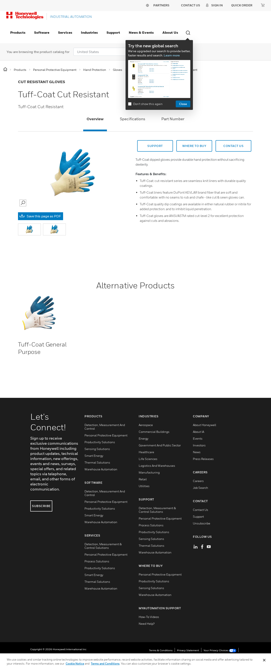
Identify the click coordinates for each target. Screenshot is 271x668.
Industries (89, 32)
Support (113, 32)
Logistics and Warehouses (157, 465)
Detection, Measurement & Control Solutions (103, 545)
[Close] (264, 660)
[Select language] (147, 5)
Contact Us (200, 509)
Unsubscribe (201, 523)
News (196, 452)
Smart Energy (93, 455)
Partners (161, 5)
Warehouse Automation (100, 469)
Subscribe (41, 506)
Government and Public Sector (160, 445)
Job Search (200, 487)
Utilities (144, 486)
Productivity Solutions (99, 442)
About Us (170, 32)
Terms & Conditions (161, 650)
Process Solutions (96, 561)
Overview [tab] (95, 119)
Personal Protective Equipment (105, 435)
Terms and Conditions (105, 663)
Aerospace (146, 425)
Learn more (172, 55)
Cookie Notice (75, 663)
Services (65, 32)
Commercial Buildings (154, 431)
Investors (199, 445)
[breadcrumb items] (5, 69)
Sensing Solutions (97, 449)
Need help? (147, 623)
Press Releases (203, 459)
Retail (143, 479)
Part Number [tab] (172, 119)
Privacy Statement (188, 650)
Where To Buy (194, 146)
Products (17, 32)
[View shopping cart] (263, 5)
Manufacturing (149, 472)
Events (197, 438)
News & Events (141, 32)
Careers (198, 481)
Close (183, 104)
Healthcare (146, 452)
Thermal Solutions (97, 462)
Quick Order (241, 5)
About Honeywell (204, 425)
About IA (198, 431)
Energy (143, 438)
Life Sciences (148, 459)
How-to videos (149, 617)
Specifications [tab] (132, 119)
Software (41, 32)
